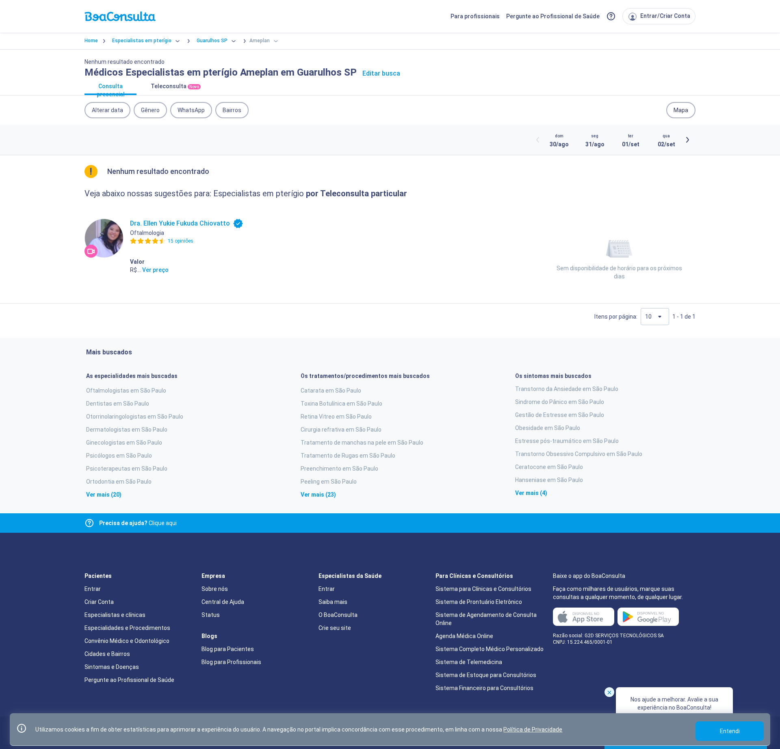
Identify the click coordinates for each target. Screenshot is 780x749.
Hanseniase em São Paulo (549, 480)
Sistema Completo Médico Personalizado (490, 649)
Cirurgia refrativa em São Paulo (341, 429)
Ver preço (155, 270)
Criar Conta (99, 602)
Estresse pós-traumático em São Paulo (567, 441)
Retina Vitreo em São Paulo (336, 416)
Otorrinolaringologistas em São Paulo (134, 416)
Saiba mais (332, 602)
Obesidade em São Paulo (547, 428)
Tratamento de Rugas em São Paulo (348, 455)
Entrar (92, 589)
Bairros (232, 110)
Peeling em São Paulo (329, 481)
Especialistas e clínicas (114, 615)
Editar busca (381, 73)
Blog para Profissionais (231, 662)
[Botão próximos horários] (687, 139)
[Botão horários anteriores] (538, 139)
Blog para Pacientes (228, 649)
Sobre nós (215, 589)
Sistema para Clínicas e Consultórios (483, 589)
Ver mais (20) (103, 494)
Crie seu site (334, 628)
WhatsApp (191, 110)
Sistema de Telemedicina (469, 662)
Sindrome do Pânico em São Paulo (559, 402)
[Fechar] (609, 692)
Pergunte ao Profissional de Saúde (553, 16)
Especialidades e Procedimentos (127, 628)
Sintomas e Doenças (111, 667)
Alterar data (107, 110)
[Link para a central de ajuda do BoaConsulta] (611, 16)
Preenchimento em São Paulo (339, 468)
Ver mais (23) (318, 494)
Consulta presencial (111, 89)
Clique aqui (138, 523)
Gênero (150, 110)
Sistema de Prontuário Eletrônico (479, 602)
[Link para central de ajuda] (89, 523)
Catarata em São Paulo (331, 390)
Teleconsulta (175, 86)
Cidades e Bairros (107, 654)
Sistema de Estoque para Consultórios (486, 675)
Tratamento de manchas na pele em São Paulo (362, 442)
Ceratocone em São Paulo (549, 467)
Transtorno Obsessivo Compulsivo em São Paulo (578, 454)
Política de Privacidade (532, 729)
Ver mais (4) (531, 493)
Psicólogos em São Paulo (119, 455)
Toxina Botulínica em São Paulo (341, 403)
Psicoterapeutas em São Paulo (126, 468)
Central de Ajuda (223, 602)
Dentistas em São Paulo (117, 403)
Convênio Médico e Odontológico (126, 641)
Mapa (681, 110)
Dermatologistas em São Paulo (126, 429)
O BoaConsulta (338, 615)
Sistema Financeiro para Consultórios (484, 688)
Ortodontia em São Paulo (119, 481)
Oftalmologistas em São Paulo (126, 390)
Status (211, 615)
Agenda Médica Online (464, 636)
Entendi (730, 731)
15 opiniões (180, 241)
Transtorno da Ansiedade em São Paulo (566, 389)
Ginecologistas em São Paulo (124, 442)
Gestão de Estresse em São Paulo (559, 415)
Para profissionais (475, 16)
